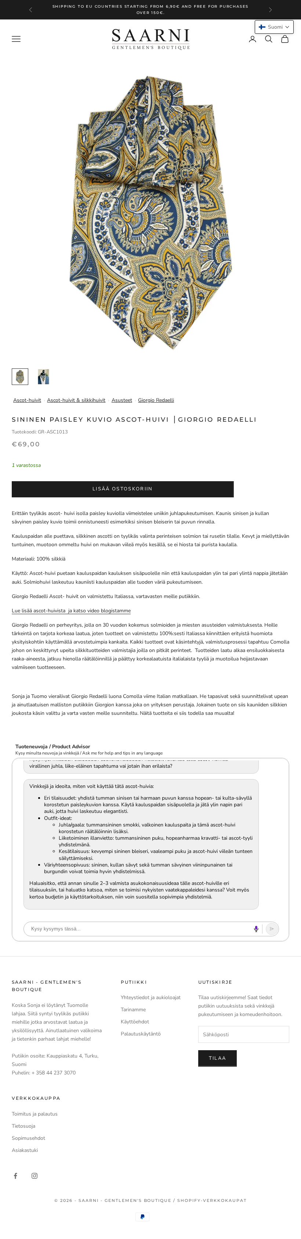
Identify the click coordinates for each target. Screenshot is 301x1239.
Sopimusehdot (28, 1138)
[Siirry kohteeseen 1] (20, 376)
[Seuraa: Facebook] (15, 1175)
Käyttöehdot (135, 1021)
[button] (274, 27)
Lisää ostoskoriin (123, 489)
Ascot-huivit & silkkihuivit (76, 400)
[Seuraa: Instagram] (34, 1175)
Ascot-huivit (27, 400)
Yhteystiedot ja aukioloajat (151, 997)
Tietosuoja (23, 1126)
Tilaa (217, 1058)
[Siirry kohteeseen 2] (43, 376)
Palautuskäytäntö (141, 1033)
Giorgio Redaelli (156, 400)
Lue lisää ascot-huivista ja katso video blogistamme (71, 610)
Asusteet (122, 400)
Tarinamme (133, 1009)
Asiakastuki (25, 1150)
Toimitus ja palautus (35, 1113)
